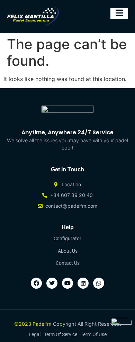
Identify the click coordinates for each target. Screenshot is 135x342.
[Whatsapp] (98, 283)
